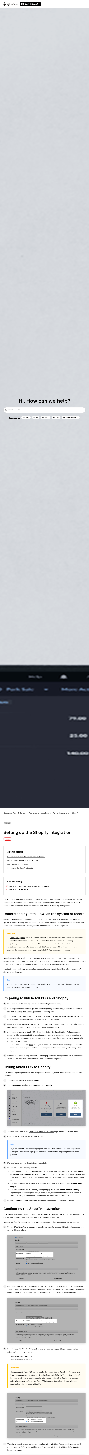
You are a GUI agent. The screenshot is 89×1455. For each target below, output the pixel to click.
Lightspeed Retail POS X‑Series (41, 1132)
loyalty (35, 417)
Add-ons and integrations (39, 813)
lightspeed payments (70, 417)
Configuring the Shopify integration (20, 868)
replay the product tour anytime (46, 1217)
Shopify (75, 813)
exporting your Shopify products (28, 1012)
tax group (45, 417)
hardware (26, 417)
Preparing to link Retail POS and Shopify (22, 860)
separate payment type (24, 1024)
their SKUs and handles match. (67, 1016)
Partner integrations (61, 813)
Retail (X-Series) (31, 4)
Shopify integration (17, 938)
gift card (56, 417)
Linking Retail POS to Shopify (18, 864)
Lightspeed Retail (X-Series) (14, 813)
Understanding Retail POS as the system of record (26, 857)
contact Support (32, 987)
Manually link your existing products (52, 1177)
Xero (31, 1045)
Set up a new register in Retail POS (21, 1032)
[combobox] (44, 410)
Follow (8, 839)
